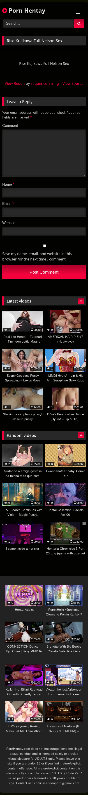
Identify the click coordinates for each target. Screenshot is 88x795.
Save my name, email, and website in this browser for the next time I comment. (37, 256)
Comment (10, 126)
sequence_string (45, 83)
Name (8, 184)
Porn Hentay (26, 10)
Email (8, 204)
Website (8, 223)
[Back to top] (74, 781)
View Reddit (15, 83)
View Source (73, 83)
